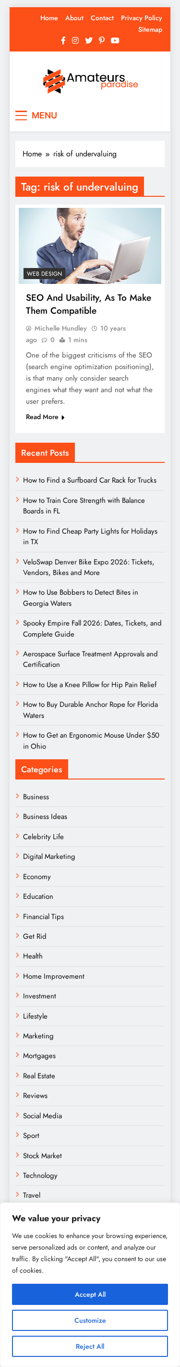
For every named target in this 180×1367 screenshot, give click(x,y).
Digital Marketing (50, 856)
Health (33, 956)
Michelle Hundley (61, 328)
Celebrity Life (43, 836)
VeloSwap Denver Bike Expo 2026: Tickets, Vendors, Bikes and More (89, 567)
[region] (90, 1284)
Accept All (90, 1294)
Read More (42, 417)
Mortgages (39, 1055)
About (74, 18)
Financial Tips (43, 916)
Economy (37, 876)
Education (38, 896)
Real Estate (39, 1076)
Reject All (90, 1346)
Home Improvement (53, 976)
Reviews (35, 1095)
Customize (90, 1320)
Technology (40, 1175)
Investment (39, 996)
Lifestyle (35, 1016)
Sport (31, 1135)
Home (49, 18)
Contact (102, 18)
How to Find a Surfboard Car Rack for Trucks (89, 480)
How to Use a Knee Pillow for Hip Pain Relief (89, 684)
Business (36, 797)
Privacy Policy (141, 18)
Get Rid (35, 936)
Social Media (42, 1116)
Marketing (38, 1036)
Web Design (44, 273)
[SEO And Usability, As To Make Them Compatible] (90, 246)
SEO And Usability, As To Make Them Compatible (88, 304)
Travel (31, 1195)
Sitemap (150, 29)
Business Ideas (45, 816)
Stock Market (42, 1155)
